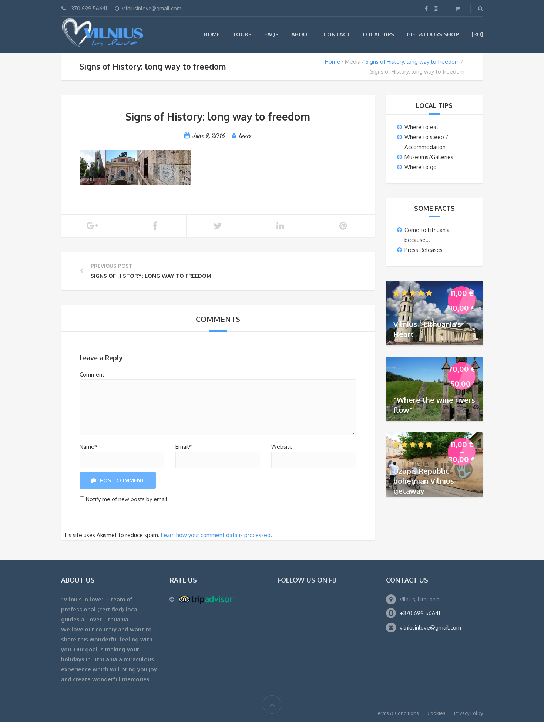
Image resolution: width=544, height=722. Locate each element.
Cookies (436, 713)
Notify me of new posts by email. (127, 499)
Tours (242, 34)
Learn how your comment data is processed (216, 535)
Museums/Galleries (428, 157)
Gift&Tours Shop (433, 34)
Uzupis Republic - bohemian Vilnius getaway (423, 480)
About (301, 34)
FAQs (271, 34)
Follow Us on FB (307, 580)
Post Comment (122, 480)
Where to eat (421, 127)
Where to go (420, 167)
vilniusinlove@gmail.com (430, 627)
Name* (88, 446)
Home (212, 34)
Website (282, 446)
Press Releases (423, 249)
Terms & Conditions (397, 713)
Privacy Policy (468, 713)
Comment (92, 374)
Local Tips (378, 34)
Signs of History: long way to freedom (412, 61)
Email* (183, 446)
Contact (336, 34)
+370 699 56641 (420, 613)
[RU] (477, 34)
